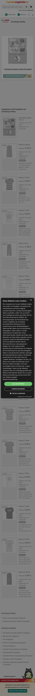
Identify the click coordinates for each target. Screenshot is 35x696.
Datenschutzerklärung (10, 379)
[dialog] (17, 348)
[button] (17, 393)
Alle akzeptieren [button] (18, 384)
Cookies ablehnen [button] (18, 389)
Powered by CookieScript (25, 396)
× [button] (31, 300)
